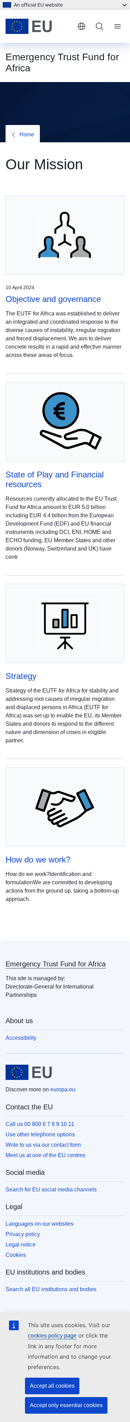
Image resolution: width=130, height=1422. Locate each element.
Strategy (21, 676)
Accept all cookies (52, 1386)
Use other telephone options (40, 1134)
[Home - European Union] (39, 26)
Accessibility (21, 1038)
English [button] (81, 26)
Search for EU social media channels (51, 1189)
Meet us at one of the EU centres (45, 1155)
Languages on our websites (39, 1224)
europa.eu (62, 1089)
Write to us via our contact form (43, 1145)
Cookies (16, 1255)
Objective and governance (53, 299)
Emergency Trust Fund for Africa (56, 964)
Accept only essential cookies (66, 1405)
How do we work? (38, 859)
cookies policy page (52, 1336)
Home (26, 134)
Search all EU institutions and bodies (51, 1289)
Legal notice (21, 1244)
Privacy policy (23, 1234)
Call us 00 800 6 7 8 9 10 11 (40, 1124)
